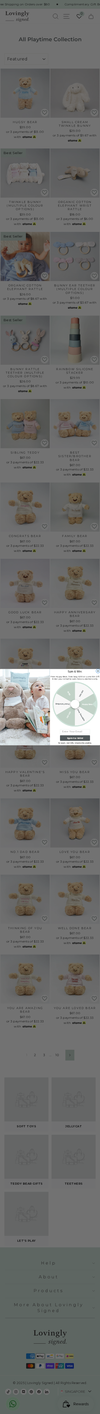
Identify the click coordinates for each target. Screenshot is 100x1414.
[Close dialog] (98, 671)
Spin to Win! (75, 738)
